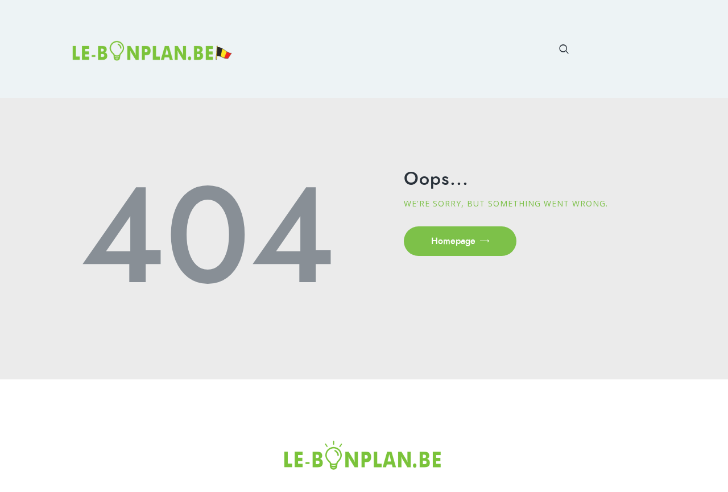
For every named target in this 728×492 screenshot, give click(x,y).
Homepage (453, 240)
